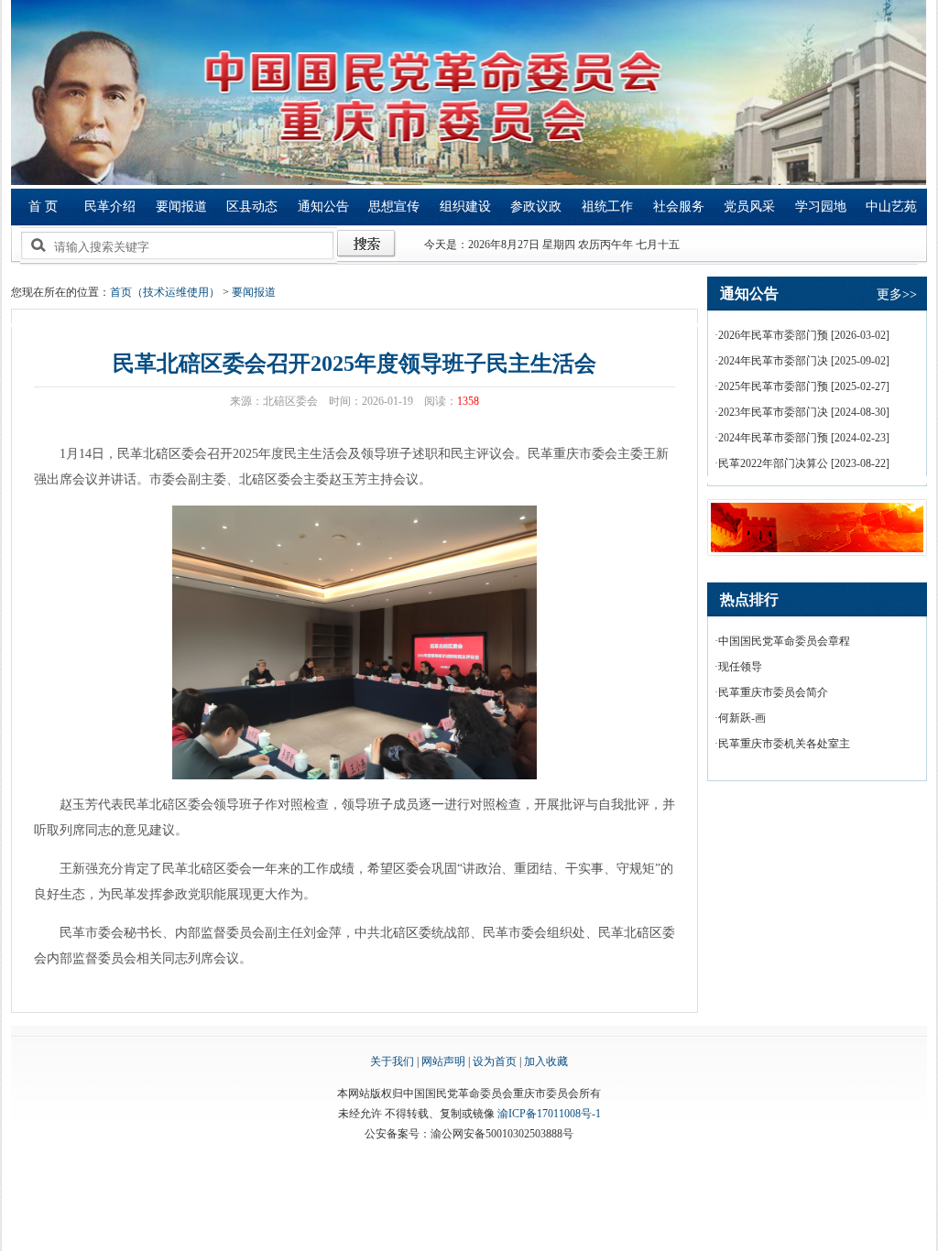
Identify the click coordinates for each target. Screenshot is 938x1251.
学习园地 (820, 206)
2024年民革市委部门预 (773, 437)
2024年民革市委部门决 (773, 360)
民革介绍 (110, 206)
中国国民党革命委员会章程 (784, 641)
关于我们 (392, 1061)
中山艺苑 (891, 206)
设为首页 (495, 1061)
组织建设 (465, 206)
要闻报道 (181, 206)
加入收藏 (546, 1061)
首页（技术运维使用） (165, 292)
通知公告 (323, 206)
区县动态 (252, 206)
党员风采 (749, 206)
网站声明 (443, 1061)
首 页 (43, 206)
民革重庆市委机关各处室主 (784, 743)
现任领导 (740, 666)
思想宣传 (394, 206)
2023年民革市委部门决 (773, 412)
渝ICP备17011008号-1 (549, 1113)
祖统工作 (607, 206)
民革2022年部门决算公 (773, 463)
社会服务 (678, 206)
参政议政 (536, 206)
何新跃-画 (742, 718)
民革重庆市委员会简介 (773, 692)
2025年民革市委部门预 (773, 386)
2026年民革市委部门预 (773, 335)
